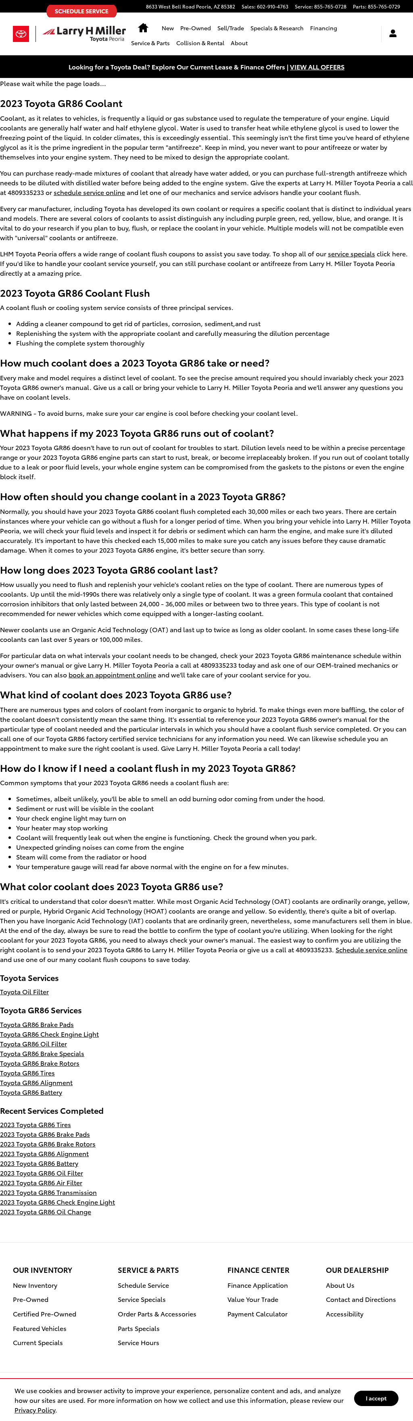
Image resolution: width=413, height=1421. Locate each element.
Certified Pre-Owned (44, 1313)
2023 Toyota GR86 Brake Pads (45, 1133)
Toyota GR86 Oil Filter (33, 1043)
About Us (340, 1284)
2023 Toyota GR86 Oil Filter (41, 1172)
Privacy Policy (35, 1409)
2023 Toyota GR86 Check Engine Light (57, 1201)
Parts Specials (139, 1328)
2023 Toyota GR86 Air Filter (41, 1182)
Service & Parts (150, 43)
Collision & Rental (200, 43)
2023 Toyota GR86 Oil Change (45, 1211)
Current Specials (38, 1342)
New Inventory (35, 1284)
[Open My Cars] (391, 34)
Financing (323, 28)
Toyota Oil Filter (24, 991)
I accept (376, 1398)
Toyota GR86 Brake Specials (42, 1053)
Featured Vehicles (40, 1328)
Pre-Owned (195, 28)
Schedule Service (143, 1284)
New (168, 28)
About (239, 43)
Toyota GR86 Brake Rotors (39, 1062)
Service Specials (142, 1299)
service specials (351, 253)
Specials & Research (277, 28)
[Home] (24, 34)
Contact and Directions (361, 1299)
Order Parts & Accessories (157, 1313)
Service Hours (138, 1342)
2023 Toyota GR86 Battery (39, 1162)
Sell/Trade (230, 28)
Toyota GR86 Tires (27, 1072)
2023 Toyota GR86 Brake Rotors (48, 1143)
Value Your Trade (252, 1299)
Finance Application (257, 1284)
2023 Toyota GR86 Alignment (44, 1153)
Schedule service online (371, 949)
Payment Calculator (257, 1313)
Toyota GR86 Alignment (36, 1082)
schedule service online (89, 192)
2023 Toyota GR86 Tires (35, 1124)
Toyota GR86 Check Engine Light (49, 1033)
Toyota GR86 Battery (31, 1091)
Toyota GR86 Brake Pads (37, 1024)
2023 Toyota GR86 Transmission (48, 1192)
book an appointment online (112, 674)
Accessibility (344, 1313)
